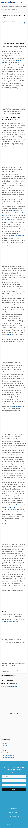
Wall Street (12, 210)
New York (12, 56)
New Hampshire (14, 505)
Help (14, 804)
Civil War (7, 220)
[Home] (8, 2)
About (11, 686)
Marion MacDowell (10, 507)
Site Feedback (14, 808)
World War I (10, 334)
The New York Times (18, 236)
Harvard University (9, 621)
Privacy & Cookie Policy (14, 812)
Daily (14, 820)
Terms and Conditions (14, 816)
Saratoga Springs (15, 406)
